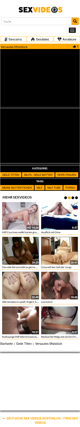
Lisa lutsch (19, 301)
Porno (70, 187)
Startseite (6, 343)
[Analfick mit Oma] (31, 216)
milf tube (54, 187)
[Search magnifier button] (75, 21)
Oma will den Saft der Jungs (28, 267)
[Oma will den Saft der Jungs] (31, 250)
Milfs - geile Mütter (38, 174)
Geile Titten (10, 174)
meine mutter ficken (17, 187)
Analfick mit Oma (22, 232)
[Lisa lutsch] (31, 285)
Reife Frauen (66, 174)
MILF (39, 187)
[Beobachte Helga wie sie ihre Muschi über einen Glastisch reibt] (31, 320)
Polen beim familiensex (64, 301)
